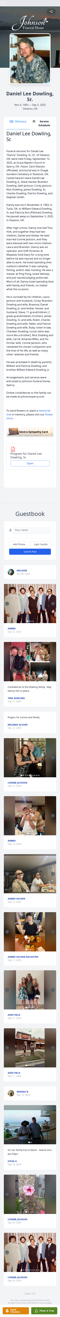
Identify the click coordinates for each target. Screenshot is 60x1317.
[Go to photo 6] (31, 775)
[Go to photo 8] (35, 775)
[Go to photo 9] (36, 775)
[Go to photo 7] (33, 775)
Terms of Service (38, 1303)
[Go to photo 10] (38, 775)
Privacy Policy (21, 1303)
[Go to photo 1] (27, 621)
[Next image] (53, 604)
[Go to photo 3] (31, 621)
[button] (30, 603)
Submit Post (30, 551)
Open (30, 463)
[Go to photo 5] (29, 775)
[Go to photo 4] (33, 621)
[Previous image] (7, 604)
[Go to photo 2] (29, 621)
